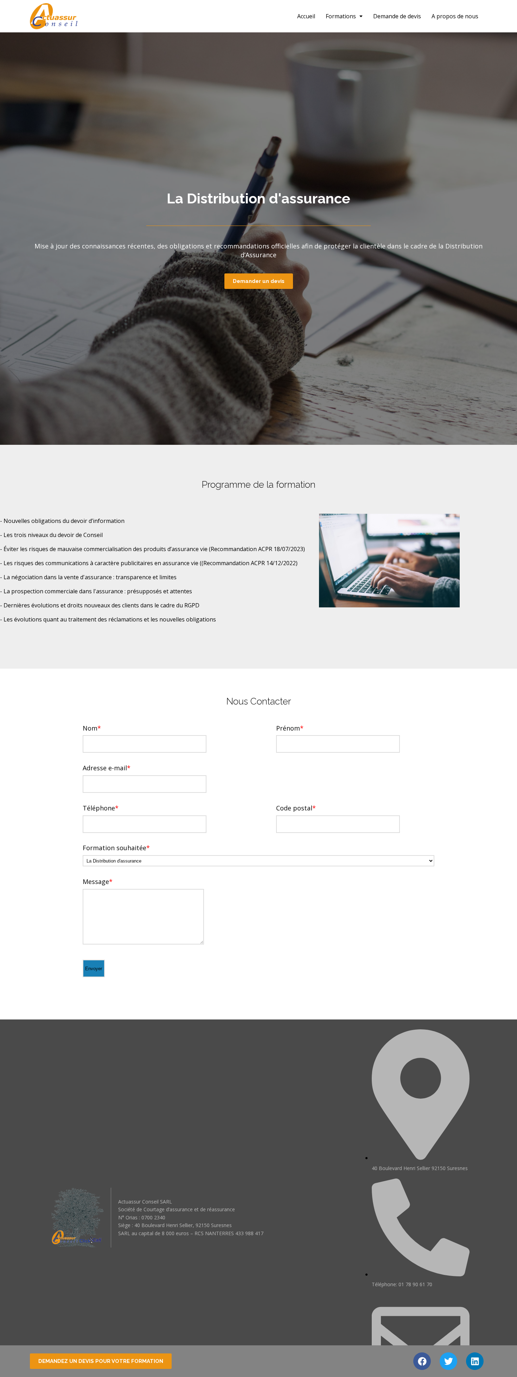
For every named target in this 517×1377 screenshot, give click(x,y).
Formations (341, 16)
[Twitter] (448, 1361)
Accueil (306, 16)
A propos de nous (455, 16)
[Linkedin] (475, 1361)
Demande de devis (397, 16)
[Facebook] (422, 1361)
